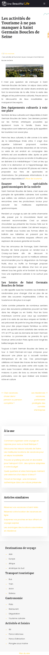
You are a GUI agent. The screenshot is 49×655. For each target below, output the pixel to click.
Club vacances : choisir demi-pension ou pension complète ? (13, 397)
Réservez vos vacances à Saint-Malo (21, 507)
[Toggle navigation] (44, 3)
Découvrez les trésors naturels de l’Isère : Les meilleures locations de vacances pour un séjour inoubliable (24, 452)
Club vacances (9, 54)
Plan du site (24, 653)
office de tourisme (33, 178)
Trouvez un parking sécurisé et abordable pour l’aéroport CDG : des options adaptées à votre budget (24, 463)
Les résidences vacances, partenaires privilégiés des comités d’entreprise (38, 401)
